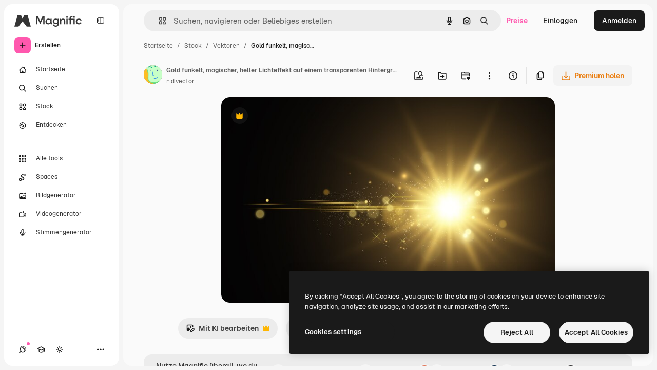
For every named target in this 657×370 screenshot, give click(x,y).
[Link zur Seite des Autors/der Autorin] (153, 76)
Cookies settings (333, 331)
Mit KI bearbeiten (222, 331)
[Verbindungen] (22, 349)
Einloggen (560, 20)
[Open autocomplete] (158, 21)
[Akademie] (41, 349)
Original (287, 117)
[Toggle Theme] (59, 349)
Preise (517, 20)
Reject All (516, 332)
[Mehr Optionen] (489, 75)
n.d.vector (180, 81)
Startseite (158, 46)
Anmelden (619, 20)
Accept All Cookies (596, 332)
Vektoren (226, 46)
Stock (193, 46)
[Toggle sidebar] (100, 20)
